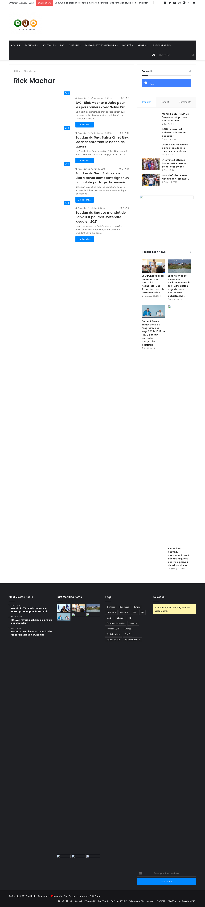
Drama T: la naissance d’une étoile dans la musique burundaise (175, 148)
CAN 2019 (111, 612)
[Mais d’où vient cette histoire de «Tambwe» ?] (151, 180)
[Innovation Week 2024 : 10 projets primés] (63, 858)
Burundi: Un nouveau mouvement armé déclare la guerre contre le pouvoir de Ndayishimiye (178, 557)
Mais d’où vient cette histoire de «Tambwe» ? (175, 177)
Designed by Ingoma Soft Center (85, 896)
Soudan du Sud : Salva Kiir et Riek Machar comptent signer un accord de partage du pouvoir (102, 178)
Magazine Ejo (60, 896)
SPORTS (141, 45)
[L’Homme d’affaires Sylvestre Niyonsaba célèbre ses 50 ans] (151, 164)
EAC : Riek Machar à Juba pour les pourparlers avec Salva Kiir (100, 104)
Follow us (158, 597)
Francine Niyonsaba (116, 623)
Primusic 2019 (113, 629)
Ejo (142, 612)
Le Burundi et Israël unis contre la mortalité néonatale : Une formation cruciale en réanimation (101, 2)
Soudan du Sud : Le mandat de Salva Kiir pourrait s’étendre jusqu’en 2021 (100, 217)
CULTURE (74, 45)
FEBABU (119, 618)
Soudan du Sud (113, 639)
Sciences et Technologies (100, 45)
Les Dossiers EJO (161, 45)
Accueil (15, 45)
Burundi (137, 607)
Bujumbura (124, 607)
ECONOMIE (30, 45)
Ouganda (133, 623)
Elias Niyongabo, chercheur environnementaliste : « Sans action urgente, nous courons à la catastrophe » (179, 286)
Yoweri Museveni (132, 639)
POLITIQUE (48, 45)
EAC (62, 45)
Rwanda (127, 629)
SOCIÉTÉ (126, 45)
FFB (129, 618)
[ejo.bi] (25, 23)
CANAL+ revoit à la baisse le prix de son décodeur (174, 133)
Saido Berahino (113, 634)
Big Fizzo (111, 607)
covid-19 (124, 612)
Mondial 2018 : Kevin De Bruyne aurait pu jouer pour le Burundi (175, 117)
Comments (185, 101)
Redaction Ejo (84, 98)
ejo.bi (109, 618)
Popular (146, 101)
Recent (165, 101)
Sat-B (127, 634)
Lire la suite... (84, 124)
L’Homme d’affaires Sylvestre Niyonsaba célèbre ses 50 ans (174, 163)
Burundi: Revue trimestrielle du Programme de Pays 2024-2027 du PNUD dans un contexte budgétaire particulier (153, 333)
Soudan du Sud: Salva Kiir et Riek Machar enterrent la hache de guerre (101, 142)
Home (19, 71)
